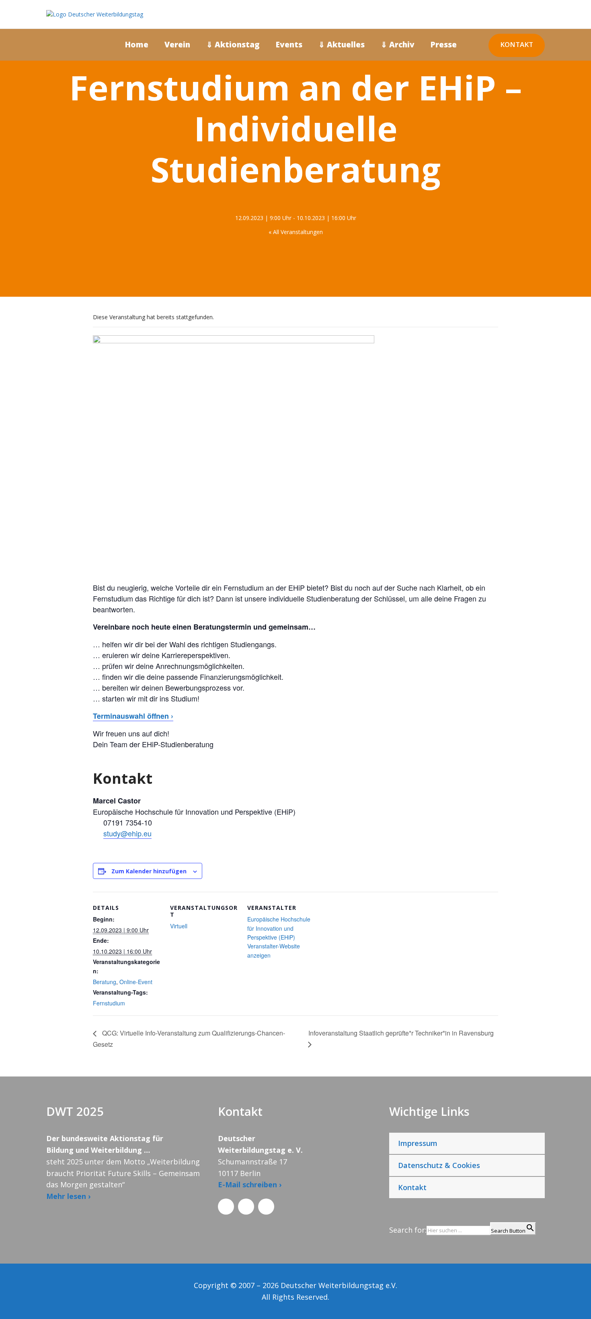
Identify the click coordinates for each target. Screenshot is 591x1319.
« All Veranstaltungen (296, 232)
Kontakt (516, 44)
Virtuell (178, 926)
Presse (444, 44)
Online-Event (135, 982)
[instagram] (573, 613)
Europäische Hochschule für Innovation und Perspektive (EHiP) (278, 928)
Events (289, 44)
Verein (177, 44)
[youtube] (573, 627)
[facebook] (573, 655)
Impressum (417, 1143)
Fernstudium (109, 1003)
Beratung (104, 982)
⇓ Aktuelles (341, 44)
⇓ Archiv (398, 44)
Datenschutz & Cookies (439, 1165)
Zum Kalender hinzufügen (149, 871)
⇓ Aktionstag (233, 44)
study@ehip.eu (127, 833)
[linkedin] (573, 641)
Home (136, 44)
